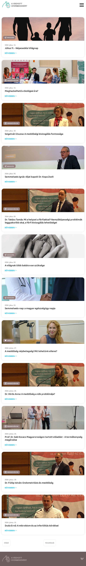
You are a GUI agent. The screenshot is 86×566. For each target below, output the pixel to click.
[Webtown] (82, 559)
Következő (49, 543)
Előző (6, 543)
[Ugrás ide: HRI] (14, 4)
